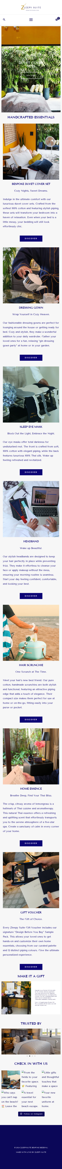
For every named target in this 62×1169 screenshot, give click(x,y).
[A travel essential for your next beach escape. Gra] (31, 1100)
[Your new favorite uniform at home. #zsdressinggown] (51, 1100)
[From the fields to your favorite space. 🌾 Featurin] (31, 1079)
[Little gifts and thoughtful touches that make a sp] (51, 1079)
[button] (4, 20)
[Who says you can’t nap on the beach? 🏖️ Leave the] (10, 1100)
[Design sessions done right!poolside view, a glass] (10, 1079)
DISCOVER (31, 75)
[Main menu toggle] (31, 19)
